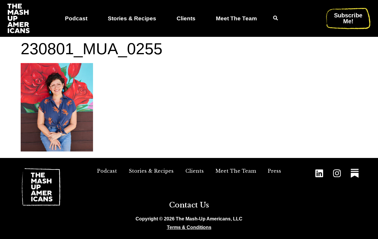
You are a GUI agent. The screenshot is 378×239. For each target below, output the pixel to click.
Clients (186, 18)
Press (274, 171)
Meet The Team (236, 18)
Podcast (76, 18)
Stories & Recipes (132, 18)
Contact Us (189, 205)
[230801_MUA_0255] (57, 149)
